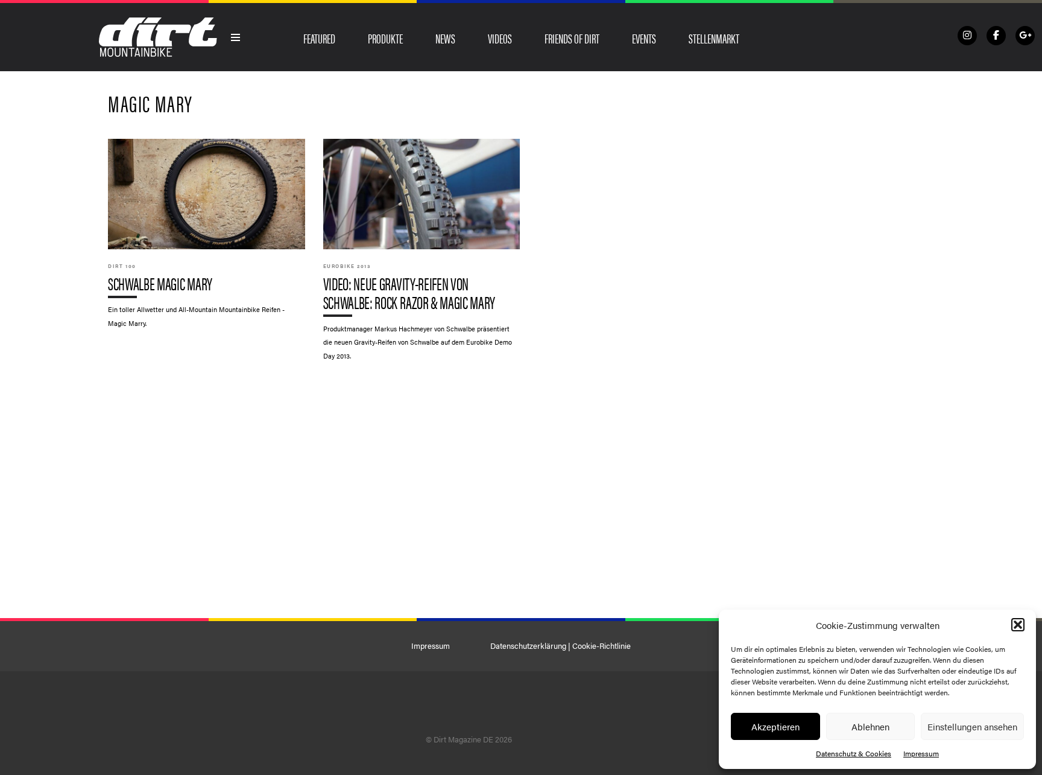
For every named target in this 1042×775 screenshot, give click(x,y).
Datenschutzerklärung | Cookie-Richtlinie (560, 645)
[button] (1018, 625)
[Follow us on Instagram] (967, 35)
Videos (500, 38)
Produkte (385, 38)
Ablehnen (870, 726)
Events (644, 38)
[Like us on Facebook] (996, 35)
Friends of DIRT (572, 38)
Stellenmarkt (714, 38)
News (445, 38)
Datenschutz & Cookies (853, 753)
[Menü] (236, 37)
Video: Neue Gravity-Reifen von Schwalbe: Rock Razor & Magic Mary (421, 255)
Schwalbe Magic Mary (206, 239)
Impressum (921, 753)
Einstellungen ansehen (972, 726)
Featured (319, 38)
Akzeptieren (775, 726)
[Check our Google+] (1025, 35)
